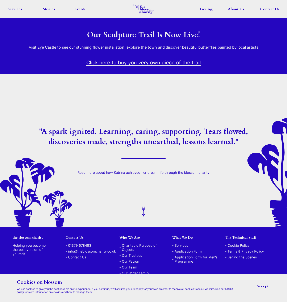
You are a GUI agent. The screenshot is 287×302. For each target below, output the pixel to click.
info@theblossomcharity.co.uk (92, 251)
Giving (206, 9)
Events (80, 9)
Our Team (129, 267)
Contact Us (269, 9)
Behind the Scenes (242, 257)
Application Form (188, 251)
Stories (49, 9)
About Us (236, 9)
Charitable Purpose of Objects (139, 247)
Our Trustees (132, 255)
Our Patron (130, 261)
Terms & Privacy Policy (246, 251)
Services (15, 9)
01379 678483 (79, 245)
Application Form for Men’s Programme (196, 259)
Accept (262, 286)
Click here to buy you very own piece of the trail (143, 63)
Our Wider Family (135, 273)
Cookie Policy (239, 245)
